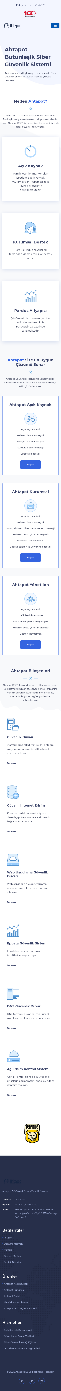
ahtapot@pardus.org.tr (27, 1204)
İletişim (8, 1237)
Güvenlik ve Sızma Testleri (19, 1336)
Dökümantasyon (13, 1243)
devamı (11, 763)
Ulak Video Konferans (16, 1302)
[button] (55, 25)
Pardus (8, 1250)
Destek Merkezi (13, 1256)
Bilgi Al (30, 464)
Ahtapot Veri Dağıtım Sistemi (20, 1308)
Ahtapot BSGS (23, 1371)
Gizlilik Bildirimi (12, 1262)
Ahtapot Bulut (12, 1296)
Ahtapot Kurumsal (14, 1290)
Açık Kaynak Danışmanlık (18, 1330)
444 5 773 (40, 5)
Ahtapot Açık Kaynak (16, 1283)
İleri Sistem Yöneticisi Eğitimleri (22, 1348)
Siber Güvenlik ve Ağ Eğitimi (20, 1342)
